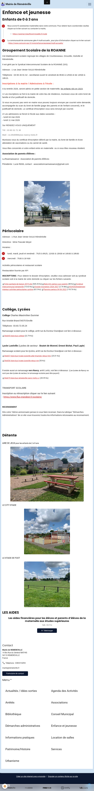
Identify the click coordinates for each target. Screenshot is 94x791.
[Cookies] (4, 786)
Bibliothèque (13, 714)
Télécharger (48, 631)
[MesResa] (47, 788)
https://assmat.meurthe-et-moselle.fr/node (30, 34)
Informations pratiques (19, 737)
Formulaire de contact (15, 673)
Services (56, 749)
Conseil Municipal (62, 714)
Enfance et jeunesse (64, 725)
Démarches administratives (22, 725)
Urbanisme (12, 760)
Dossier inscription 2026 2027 (47, 287)
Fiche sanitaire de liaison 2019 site (18, 284)
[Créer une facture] (83, 788)
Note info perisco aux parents (56, 284)
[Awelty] (65, 788)
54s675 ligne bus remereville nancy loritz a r (22, 378)
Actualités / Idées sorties (21, 691)
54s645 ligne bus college (14, 336)
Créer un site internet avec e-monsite (30, 776)
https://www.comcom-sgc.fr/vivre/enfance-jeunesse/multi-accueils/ (35, 43)
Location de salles (62, 737)
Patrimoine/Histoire (17, 749)
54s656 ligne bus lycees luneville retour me (21, 361)
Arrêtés (9, 702)
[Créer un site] (10, 788)
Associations (59, 702)
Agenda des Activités (64, 691)
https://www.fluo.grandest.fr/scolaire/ (22, 396)
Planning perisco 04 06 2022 (54, 289)
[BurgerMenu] (89, 4)
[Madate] (29, 788)
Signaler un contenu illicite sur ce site (63, 776)
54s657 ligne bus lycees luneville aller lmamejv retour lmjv (27, 356)
